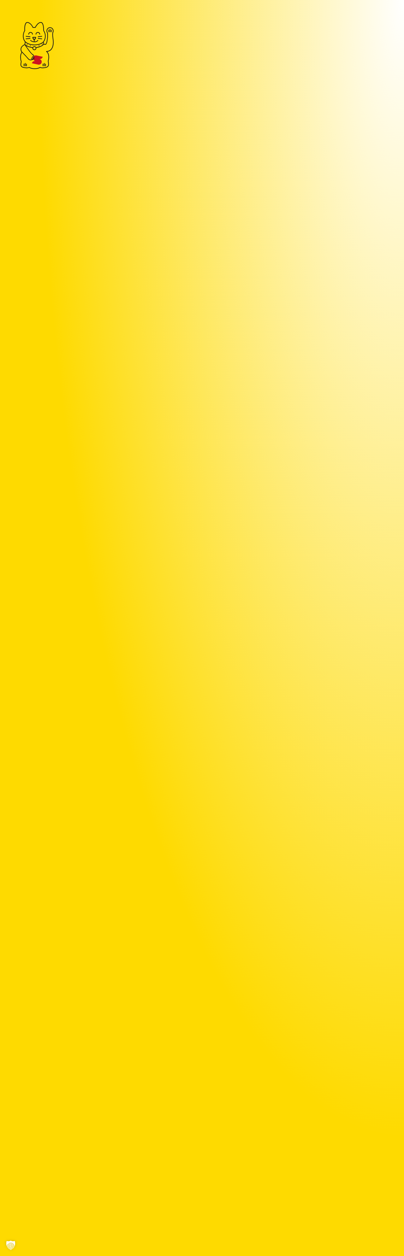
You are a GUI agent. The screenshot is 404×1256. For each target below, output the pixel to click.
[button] (10, 1245)
